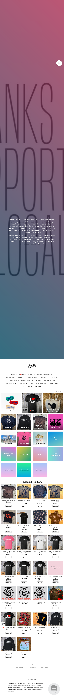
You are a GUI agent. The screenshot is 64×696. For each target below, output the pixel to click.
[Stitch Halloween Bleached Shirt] (55, 491)
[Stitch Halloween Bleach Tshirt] (24, 491)
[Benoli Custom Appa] (32, 366)
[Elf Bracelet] (24, 644)
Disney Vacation (14, 380)
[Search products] (59, 63)
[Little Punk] (8, 517)
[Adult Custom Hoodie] (24, 593)
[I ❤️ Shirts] (32, 400)
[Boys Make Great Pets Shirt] (40, 542)
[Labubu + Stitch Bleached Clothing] (40, 419)
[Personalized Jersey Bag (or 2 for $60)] (55, 593)
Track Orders (32, 667)
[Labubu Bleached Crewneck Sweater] (40, 491)
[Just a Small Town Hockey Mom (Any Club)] (55, 619)
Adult (31, 383)
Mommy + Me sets (11, 383)
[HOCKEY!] (24, 419)
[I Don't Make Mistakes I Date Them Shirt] (55, 542)
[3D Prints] (11, 400)
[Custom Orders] (55, 419)
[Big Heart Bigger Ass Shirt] (8, 568)
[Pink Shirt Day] (24, 436)
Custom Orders (53, 377)
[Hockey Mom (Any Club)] (8, 644)
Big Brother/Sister (41, 383)
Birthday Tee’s (36, 380)
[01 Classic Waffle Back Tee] (40, 517)
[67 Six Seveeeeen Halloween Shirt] (40, 619)
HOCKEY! (20, 377)
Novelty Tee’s (54, 383)
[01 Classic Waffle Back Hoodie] (55, 517)
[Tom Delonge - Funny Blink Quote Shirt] (40, 568)
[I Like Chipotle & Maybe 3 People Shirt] (24, 542)
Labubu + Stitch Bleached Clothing (36, 377)
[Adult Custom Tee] (40, 593)
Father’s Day (23, 383)
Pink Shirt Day (25, 380)
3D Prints (14, 374)
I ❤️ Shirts (22, 374)
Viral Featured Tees (49, 380)
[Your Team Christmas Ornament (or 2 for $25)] (24, 619)
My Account (19, 667)
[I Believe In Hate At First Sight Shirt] (8, 542)
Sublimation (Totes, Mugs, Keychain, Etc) (40, 374)
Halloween (38, 386)
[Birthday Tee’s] (40, 436)
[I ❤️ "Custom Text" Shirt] (8, 619)
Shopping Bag (44, 667)
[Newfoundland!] (8, 419)
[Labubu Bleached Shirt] (8, 491)
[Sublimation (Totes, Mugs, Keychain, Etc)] (53, 400)
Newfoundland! (10, 377)
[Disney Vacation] (8, 436)
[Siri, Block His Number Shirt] (24, 517)
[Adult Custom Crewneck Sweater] (8, 593)
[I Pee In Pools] (24, 568)
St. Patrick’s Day (27, 386)
